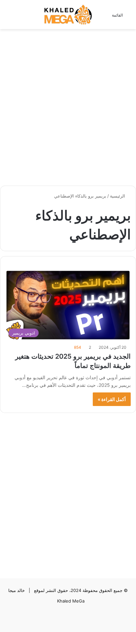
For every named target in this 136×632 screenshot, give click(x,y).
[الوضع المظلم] (20, 17)
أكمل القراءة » (112, 399)
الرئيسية (118, 196)
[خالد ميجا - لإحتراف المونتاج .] (68, 14)
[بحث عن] (8, 17)
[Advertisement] (68, 104)
